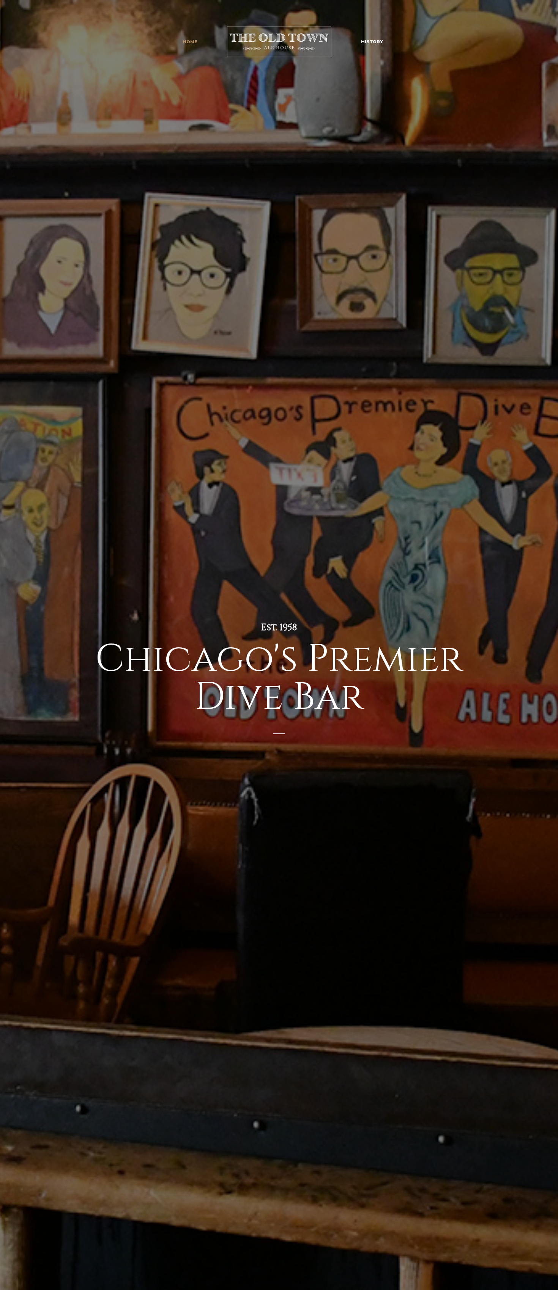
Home (190, 42)
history (372, 42)
